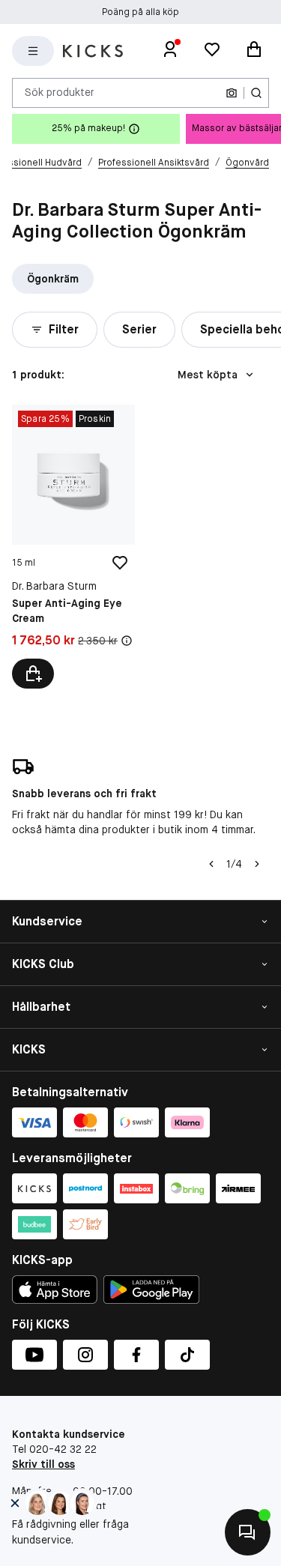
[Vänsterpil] (211, 864)
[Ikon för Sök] (256, 93)
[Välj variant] (33, 674)
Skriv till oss (43, 1464)
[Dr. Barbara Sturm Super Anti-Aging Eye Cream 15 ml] (73, 547)
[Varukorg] (254, 51)
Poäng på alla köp (140, 12)
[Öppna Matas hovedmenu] (33, 51)
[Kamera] (232, 93)
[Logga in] (170, 51)
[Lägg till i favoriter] (120, 563)
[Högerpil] (257, 864)
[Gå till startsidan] (93, 51)
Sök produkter (59, 92)
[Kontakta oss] (248, 1532)
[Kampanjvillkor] (127, 641)
